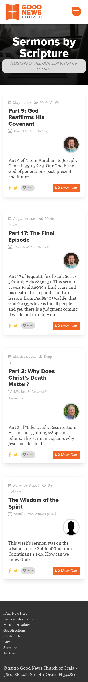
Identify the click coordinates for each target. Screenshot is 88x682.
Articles (9, 653)
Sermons (10, 647)
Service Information (19, 619)
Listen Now (69, 187)
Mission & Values (16, 624)
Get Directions (14, 630)
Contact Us (11, 636)
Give (6, 641)
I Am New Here (15, 613)
